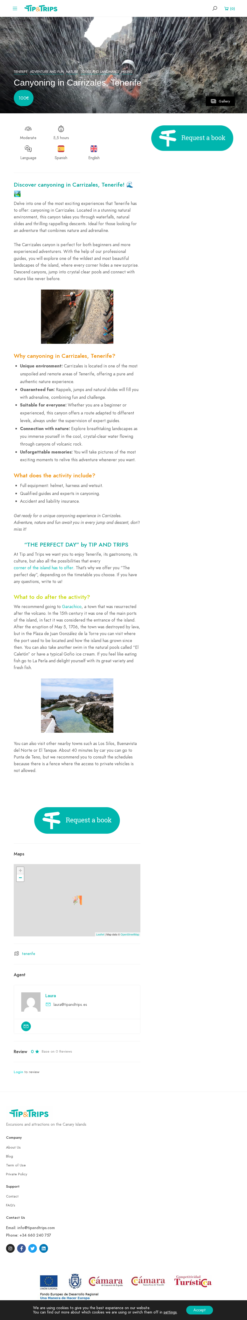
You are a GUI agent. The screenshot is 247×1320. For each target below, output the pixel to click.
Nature (72, 71)
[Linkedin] (43, 1248)
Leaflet (100, 934)
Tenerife (20, 71)
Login (18, 1072)
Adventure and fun (47, 71)
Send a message (26, 1026)
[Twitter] (32, 1248)
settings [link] (170, 1312)
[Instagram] (10, 1248)
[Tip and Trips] (42, 8)
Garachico (72, 606)
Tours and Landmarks (100, 71)
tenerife (28, 953)
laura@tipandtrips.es (70, 1004)
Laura (50, 996)
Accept (199, 1310)
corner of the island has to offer (43, 568)
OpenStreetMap (130, 934)
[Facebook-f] (21, 1248)
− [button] (20, 878)
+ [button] (20, 870)
